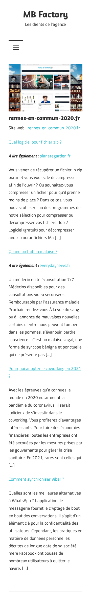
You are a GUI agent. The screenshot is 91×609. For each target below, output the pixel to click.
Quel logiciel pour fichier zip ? (35, 142)
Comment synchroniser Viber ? (36, 479)
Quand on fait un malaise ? (33, 251)
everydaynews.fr (55, 265)
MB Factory (45, 14)
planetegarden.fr (55, 156)
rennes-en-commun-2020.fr (54, 128)
